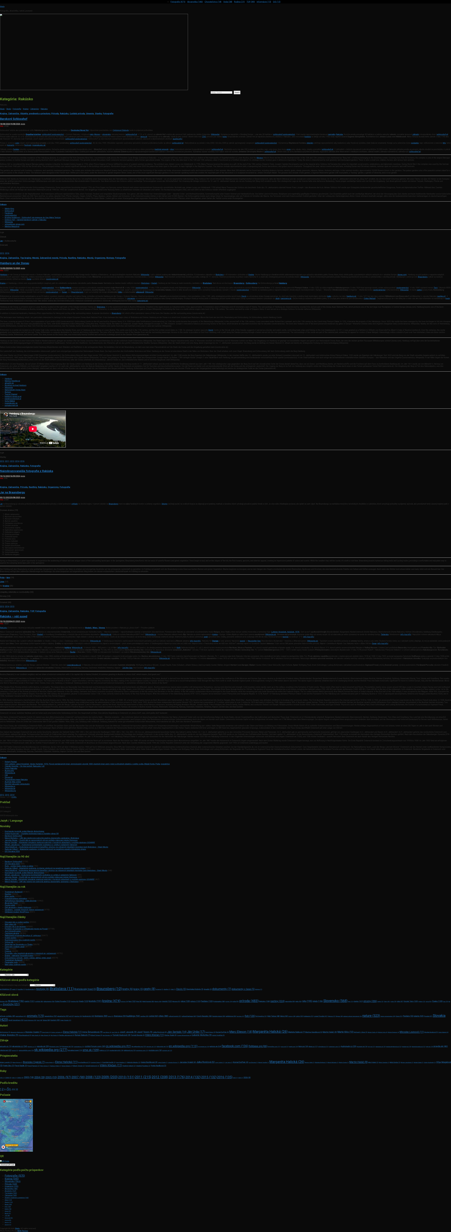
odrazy (195, 1001)
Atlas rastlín (9, 896)
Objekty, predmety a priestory (35, 113)
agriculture (21, 1016)
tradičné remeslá (161, 149)
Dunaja (215, 641)
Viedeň (154, 283)
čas (445, 1001)
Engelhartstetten (33, 134)
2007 (78, 1077)
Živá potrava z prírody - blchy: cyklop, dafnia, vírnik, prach (28, 958)
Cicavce (8, 951)
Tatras (46, 1020)
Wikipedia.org (10, 791)
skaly (277, 298)
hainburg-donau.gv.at (13, 396)
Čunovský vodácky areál (14, 947)
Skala (2, 6)
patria (419, 290)
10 (17, 1089)
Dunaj (29, 279)
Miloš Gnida (395, 1062)
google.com (293, 1046)
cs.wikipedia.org (118, 1046)
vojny (17, 143)
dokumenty (221, 989)
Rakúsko (64, 113)
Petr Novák (55, 1035)
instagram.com (335, 1046)
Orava (399, 1016)
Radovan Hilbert (55, 1066)
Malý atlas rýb (10, 924)
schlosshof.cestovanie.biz (53, 134)
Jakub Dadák (163, 1062)
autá (14, 989)
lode (329, 296)
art (71, 1016)
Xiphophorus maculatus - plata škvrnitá (20, 901)
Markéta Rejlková (296, 1032)
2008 (93, 1077)
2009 (109, 1077)
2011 (7, 461)
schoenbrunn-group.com (14, 224)
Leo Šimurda (253, 1062)
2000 (8, 1078)
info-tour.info (405, 634)
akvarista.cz (19, 1046)
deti (173, 989)
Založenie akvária (12, 933)
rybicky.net (6, 1050)
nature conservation (387, 1016)
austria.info (177, 139)
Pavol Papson (33, 1066)
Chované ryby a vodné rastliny (17, 922)
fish (250, 1015)
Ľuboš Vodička (218, 1035)
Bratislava (145, 283)
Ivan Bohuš (107, 1032)
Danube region (218, 1016)
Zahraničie (13, 113)
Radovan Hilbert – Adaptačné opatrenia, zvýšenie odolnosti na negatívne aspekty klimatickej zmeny (45, 849)
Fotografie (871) (178, 1)
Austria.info (9, 771)
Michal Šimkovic (393, 1032)
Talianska (385, 634)
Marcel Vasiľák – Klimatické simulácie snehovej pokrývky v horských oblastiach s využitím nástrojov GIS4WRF (50, 842)
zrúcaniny (131, 298)
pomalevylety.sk (11, 405)
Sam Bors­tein (107, 1035)
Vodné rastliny (10, 938)
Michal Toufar (373, 1032)
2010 (126, 1077)
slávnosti (140, 292)
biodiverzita (31, 989)
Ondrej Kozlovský (430, 1062)
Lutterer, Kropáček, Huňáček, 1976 (285, 632)
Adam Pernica (17, 1062)
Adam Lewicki (6, 1062)
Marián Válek (310, 1062)
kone (225, 137)
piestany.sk (406, 1046)
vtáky (400, 1001)
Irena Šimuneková (92, 1032)
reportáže (290, 1001)
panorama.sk (286, 298)
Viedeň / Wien (91, 628)
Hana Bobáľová (121, 1062)
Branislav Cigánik (33, 1032)
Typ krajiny (25, 258)
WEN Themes (22, 1231)
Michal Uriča (382, 1032)
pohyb (228, 1001)
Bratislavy (220, 275)
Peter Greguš (45, 1066)
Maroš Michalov (332, 1062)
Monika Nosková (431, 1032)
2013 (12, 461)
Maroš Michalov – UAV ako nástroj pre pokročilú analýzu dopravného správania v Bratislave (42, 838)
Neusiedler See (254, 641)
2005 (51, 1077)
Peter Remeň (45, 1035)
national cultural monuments (352, 1016)
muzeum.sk (362, 1046)
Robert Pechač (11, 762)
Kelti (178, 647)
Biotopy (110, 258)
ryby (307, 1001)
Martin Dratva (344, 1062)
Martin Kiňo (345, 1032)
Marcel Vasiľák (263, 1062)
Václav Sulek (170, 1035)
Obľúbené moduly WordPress (17, 912)
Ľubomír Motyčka (202, 1035)
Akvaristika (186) (195, 1)
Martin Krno (9, 209)
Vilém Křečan (154, 1035)
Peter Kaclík (36, 1035)
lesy (132, 1001)
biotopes (101, 1016)
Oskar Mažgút (369, 298)
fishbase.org (258, 1046)
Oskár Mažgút (443, 1032)
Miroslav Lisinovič (412, 1031)
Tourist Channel (11, 394)
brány (138, 989)
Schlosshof (9, 211)
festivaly (27, 145)
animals (35, 1015)
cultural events (175, 1016)
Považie (428, 1016)
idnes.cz (313, 1046)
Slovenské (9, 1217)
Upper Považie (65, 1020)
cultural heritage (189, 1016)
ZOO (204, 137)
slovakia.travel (75, 1050)
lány (8, 577)
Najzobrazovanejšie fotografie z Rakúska (26, 471)
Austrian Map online (13, 782)
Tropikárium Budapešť (14, 892)
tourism (55, 1020)
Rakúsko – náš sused (13, 616)
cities (163, 1016)
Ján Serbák (177, 1031)
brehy (127, 988)
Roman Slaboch (82, 1035)
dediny (167, 989)
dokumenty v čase (243, 989)
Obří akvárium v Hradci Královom (18, 907)
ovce (289, 149)
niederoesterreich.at (13, 399)
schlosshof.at (131, 134)
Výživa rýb (9, 942)
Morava (260, 158)
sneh (206, 637)
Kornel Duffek (222, 1032)
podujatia (415, 143)
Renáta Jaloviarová (66, 1035)
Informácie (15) (264, 1)
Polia (2, 577)
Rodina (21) (239, 1)
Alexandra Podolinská (18, 1032)
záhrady (415, 134)
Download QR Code (7, 1165)
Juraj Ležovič (220, 1062)
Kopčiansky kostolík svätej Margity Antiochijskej (24, 831)
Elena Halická (72, 1031)
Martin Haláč (330, 1032)
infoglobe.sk (323, 1046)
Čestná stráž (10, 905)
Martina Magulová (12, 226)
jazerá (242, 641)
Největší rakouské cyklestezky (17, 784)
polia (235, 1001)
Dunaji (64, 292)
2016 (7, 253)
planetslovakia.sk (419, 1046)
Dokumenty (8, 1224)
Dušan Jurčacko (56, 1032)
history (291, 1016)
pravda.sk (441, 1046)
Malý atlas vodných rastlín (15, 964)
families (240, 1016)
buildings (133, 1016)
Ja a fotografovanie (13, 931)
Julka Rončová (160, 1032)
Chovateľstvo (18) (213, 1)
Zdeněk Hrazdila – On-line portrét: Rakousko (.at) (25, 766)
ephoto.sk (215, 1046)
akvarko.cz (32, 1046)
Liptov (299, 1016)
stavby (358, 1001)
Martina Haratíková (12, 381)
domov (258, 989)
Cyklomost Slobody (121, 130)
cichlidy (39, 1001)
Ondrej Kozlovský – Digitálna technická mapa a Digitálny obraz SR (32, 833)
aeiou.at (144, 137)
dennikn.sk (151, 1046)
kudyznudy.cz (348, 1046)
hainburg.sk (351, 296)
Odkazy (3, 204)
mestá (167, 1001)
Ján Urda (196, 1031)
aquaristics (51, 1016)
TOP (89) (251, 1)
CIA (6, 775)
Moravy (97, 134)
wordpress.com (142, 1050)
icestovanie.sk (52, 279)
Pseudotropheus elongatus (16, 898)
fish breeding (261, 1016)
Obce (8, 1200)
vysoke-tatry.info (116, 1050)
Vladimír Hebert (129, 1066)
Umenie (90, 113)
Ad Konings (5, 1032)
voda (393, 1001)
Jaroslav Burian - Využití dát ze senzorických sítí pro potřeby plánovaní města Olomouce (41, 877)
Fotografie (108, 113)
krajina (6, 586)
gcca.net (284, 1046)
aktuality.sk (9, 383)
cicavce (159, 989)
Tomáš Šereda (138, 1035)
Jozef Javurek (128, 1032)
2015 (12, 606)
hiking (284, 1016)
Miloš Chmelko (384, 1062)
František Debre (96, 1062)
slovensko (106, 134)
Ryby (8, 1206)
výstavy (421, 1001)
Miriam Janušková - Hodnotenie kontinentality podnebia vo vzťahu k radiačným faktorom (41, 875)
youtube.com (155, 1050)
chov (172, 149)
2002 (20, 1078)
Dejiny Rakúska (11, 768)
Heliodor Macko (133, 1062)
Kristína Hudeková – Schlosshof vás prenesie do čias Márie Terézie (33, 217)
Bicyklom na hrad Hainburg (15, 385)
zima (429, 1001)
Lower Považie (321, 1016)
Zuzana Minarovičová (184, 1035)
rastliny (277, 1001)
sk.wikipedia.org (50, 1050)
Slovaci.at (9, 777)
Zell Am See (127, 668)
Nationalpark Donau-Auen (15, 390)
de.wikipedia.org (139, 1046)
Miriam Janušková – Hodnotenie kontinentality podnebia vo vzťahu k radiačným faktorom (41, 845)
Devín (243, 296)
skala (23, 124)
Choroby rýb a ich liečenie (15, 926)
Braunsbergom (77, 292)
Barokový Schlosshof (13, 118)
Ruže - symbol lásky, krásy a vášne (19, 866)
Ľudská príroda (77, 113)
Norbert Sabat (418, 1062)
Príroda (55, 113)
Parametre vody (11, 962)
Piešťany (207, 1001)
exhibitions (231, 1016)
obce (185, 1001)
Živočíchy (10, 1191)
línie (139, 1001)
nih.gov (371, 1046)
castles (144, 1016)
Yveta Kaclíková (158, 1066)
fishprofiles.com (274, 1046)
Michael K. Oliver (360, 1032)
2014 (17, 461)
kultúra (68, 647)
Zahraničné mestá (49, 258)
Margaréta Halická (270, 1032)
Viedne (251, 275)
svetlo (380, 1001)
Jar (1, 241)
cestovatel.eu (79, 1046)
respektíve (165, 764)
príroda (249, 1001)
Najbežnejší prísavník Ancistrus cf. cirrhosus (23, 935)
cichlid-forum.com (95, 1046)
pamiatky (332, 134)
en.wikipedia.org (183, 1046)
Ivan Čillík (115, 1032)
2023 (235, 1078)
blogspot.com (55, 1046)
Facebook (9, 213)
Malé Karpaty (148, 1001)
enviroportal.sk (203, 1046)
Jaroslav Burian (173, 1062)
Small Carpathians (16, 1020)
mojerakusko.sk (39, 145)
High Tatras (273, 1016)
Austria (78, 1016)
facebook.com (235, 1046)
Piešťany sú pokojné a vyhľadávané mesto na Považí (26, 929)
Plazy (7, 949)
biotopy (42, 988)
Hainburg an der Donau (14, 263)
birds (111, 1016)
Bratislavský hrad (85, 989)
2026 (247, 1077)
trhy (444, 143)
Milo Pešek (373, 1062)
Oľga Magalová (25, 1035)
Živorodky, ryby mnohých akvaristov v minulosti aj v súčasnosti (30, 953)
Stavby (98, 113)
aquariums (63, 1016)
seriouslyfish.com (26, 1050)
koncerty (10, 145)
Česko (437, 1001)
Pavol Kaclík (21, 1066)
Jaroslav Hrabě (187, 1062)
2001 (14, 1078)
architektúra (6, 989)
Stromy (164, 504)
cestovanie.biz (11, 215)
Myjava (339, 1016)
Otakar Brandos (9, 1035)
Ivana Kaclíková (149, 1062)
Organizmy (100, 258)
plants (419, 1016)
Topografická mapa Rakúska (16, 779)
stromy (370, 1001)
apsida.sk (43, 1046)
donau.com (402, 275)
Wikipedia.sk (106, 634)
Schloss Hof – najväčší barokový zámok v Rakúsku (25, 220)
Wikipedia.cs (150, 634)
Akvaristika (11, 1189)
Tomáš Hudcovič (121, 1035)
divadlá (208, 989)
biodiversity (88, 1016)
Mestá (35, 258)
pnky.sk (429, 1046)
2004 (39, 1077)
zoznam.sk (167, 1050)
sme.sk (91, 1050)
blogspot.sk (67, 1046)
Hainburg (3, 275)
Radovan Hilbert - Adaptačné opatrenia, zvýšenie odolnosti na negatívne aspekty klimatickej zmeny (45, 868)
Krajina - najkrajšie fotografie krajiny (19, 956)
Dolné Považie (62, 1001)
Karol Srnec (210, 1032)
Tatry (387, 1001)
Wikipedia (215, 134)
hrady (447, 298)
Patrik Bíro (8, 1066)
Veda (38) (227, 1)
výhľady (74, 504)
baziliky (21, 989)
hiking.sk (303, 1046)
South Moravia (30, 1020)
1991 (2, 1078)
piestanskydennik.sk (394, 1046)
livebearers (308, 1016)
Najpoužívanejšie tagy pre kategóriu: (15, 985)
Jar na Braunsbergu (12, 492)
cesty (149, 989)
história (308, 137)
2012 (2, 253)
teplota (285, 637)
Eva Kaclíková (84, 1062)
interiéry (310, 143)
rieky (92, 134)
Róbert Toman (96, 1035)
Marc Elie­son (240, 1031)
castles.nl (441, 296)
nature (371, 1016)
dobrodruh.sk (162, 1046)
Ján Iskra (229, 1062)
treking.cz (104, 1050)
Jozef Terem (144, 1032)
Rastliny (72, 258)
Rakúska (339, 134)
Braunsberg (422, 277)
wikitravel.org (130, 1050)
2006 (64, 1077)
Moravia (331, 1016)
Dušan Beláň (50, 1062)
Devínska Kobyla (195, 989)
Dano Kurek (46, 1032)
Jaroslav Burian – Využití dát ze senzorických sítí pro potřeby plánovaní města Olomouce (41, 840)
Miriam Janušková (407, 1062)
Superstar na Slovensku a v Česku (19, 944)
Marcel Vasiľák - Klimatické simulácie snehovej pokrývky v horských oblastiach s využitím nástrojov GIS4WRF (50, 879)
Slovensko (335, 1001)
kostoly (95, 1001)
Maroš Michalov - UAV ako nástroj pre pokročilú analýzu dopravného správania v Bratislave (42, 882)
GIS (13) (276, 1)
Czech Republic (204, 1016)
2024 (240, 1078)
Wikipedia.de (10, 788)
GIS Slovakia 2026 (12, 851)
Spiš (350, 1001)
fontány (16, 149)
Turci (436, 288)
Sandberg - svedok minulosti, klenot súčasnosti (24, 910)
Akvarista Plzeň (11, 903)
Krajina (3, 113)
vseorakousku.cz (74, 665)
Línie (2, 582)
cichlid (153, 1016)
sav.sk (15, 1050)
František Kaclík (109, 1062)
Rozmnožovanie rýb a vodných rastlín (20, 940)
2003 (29, 1077)
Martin (158, 1001)
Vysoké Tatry (411, 1001)
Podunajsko (219, 1001)
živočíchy (11, 1004)
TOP (32, 611)
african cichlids (7, 1016)
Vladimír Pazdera (143, 1066)
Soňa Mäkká (10, 401)
